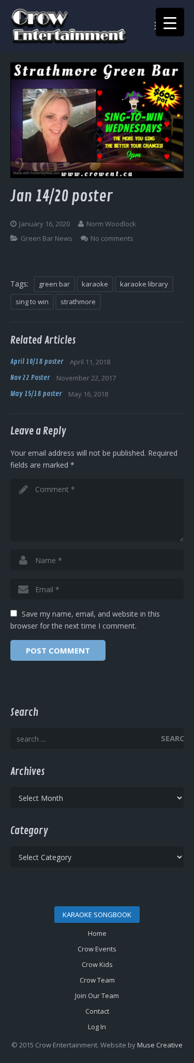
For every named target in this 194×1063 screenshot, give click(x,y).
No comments (112, 238)
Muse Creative (160, 1045)
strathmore (78, 301)
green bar (54, 284)
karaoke (95, 284)
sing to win (32, 301)
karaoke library (144, 284)
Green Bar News (46, 238)
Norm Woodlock (111, 223)
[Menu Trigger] (170, 22)
